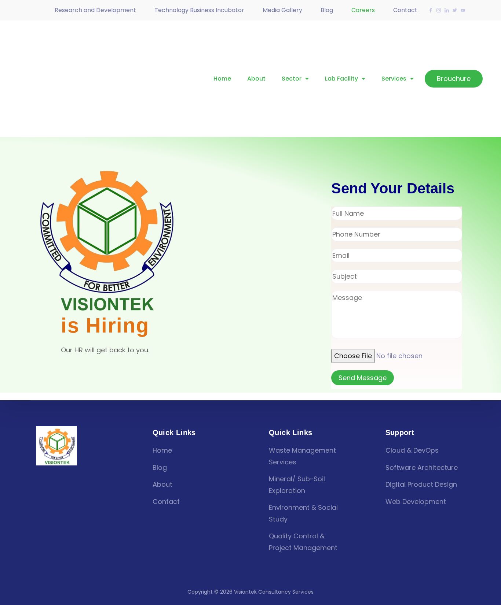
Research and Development (95, 10)
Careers (363, 10)
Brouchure (454, 78)
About (256, 78)
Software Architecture (421, 467)
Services (393, 78)
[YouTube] (463, 10)
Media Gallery (282, 10)
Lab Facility (341, 78)
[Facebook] (430, 10)
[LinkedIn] (447, 10)
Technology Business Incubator (199, 10)
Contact (405, 10)
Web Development (415, 501)
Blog (327, 10)
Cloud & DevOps (412, 450)
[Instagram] (438, 10)
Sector (291, 78)
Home (222, 78)
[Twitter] (455, 10)
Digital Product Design (421, 484)
